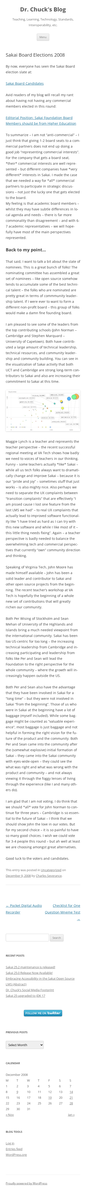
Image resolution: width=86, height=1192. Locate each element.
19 (50, 1097)
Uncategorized (51, 870)
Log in (10, 1143)
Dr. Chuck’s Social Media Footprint (30, 990)
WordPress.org (16, 1154)
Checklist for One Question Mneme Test (62, 912)
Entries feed (14, 1149)
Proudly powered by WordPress (26, 1183)
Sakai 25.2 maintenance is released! (30, 967)
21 (71, 1097)
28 (71, 1103)
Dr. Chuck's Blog (43, 9)
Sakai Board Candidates (25, 83)
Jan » (71, 1115)
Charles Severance (49, 876)
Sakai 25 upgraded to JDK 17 (25, 995)
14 (71, 1092)
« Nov (10, 1115)
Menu (43, 37)
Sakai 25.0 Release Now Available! (29, 973)
